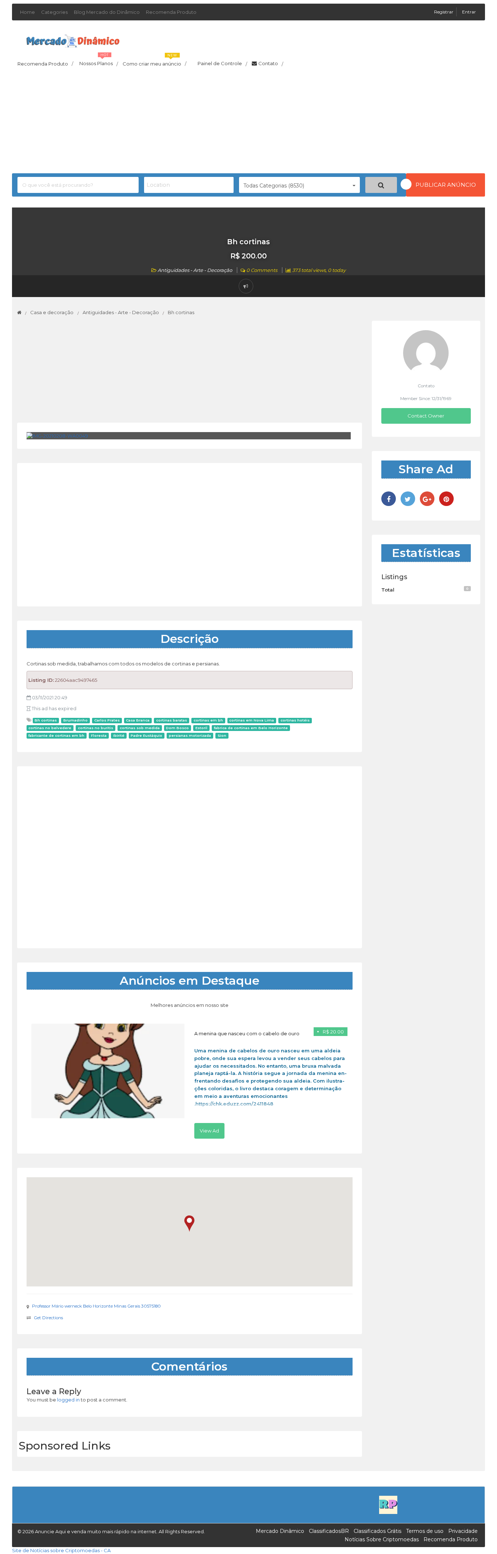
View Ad (209, 1131)
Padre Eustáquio (146, 735)
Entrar (469, 12)
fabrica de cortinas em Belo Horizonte (251, 728)
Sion (222, 735)
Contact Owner (425, 416)
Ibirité (118, 735)
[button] (189, 1223)
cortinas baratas (171, 720)
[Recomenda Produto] (388, 1504)
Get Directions (48, 1317)
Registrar (444, 12)
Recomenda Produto (171, 12)
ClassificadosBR (329, 1531)
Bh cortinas (46, 720)
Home (27, 12)
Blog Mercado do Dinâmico (107, 12)
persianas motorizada (190, 735)
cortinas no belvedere (49, 728)
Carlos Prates (107, 720)
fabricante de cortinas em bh (56, 735)
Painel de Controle (222, 63)
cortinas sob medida (140, 728)
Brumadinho (75, 720)
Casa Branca (138, 720)
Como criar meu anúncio (154, 61)
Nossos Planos (98, 61)
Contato (270, 63)
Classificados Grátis (377, 1531)
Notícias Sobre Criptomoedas (382, 1539)
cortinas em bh (208, 720)
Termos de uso (425, 1531)
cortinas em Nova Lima (251, 720)
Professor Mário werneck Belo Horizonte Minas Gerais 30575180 (96, 1306)
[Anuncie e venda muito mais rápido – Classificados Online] (73, 40)
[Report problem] (246, 286)
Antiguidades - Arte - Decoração (195, 270)
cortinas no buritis (95, 728)
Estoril (201, 728)
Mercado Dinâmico (280, 1531)
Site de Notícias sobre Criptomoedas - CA (61, 1550)
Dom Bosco (177, 728)
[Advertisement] (248, 122)
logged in (68, 1400)
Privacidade (463, 1531)
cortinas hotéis (295, 720)
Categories (54, 12)
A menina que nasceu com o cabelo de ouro (246, 1033)
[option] (190, 1081)
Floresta (99, 735)
